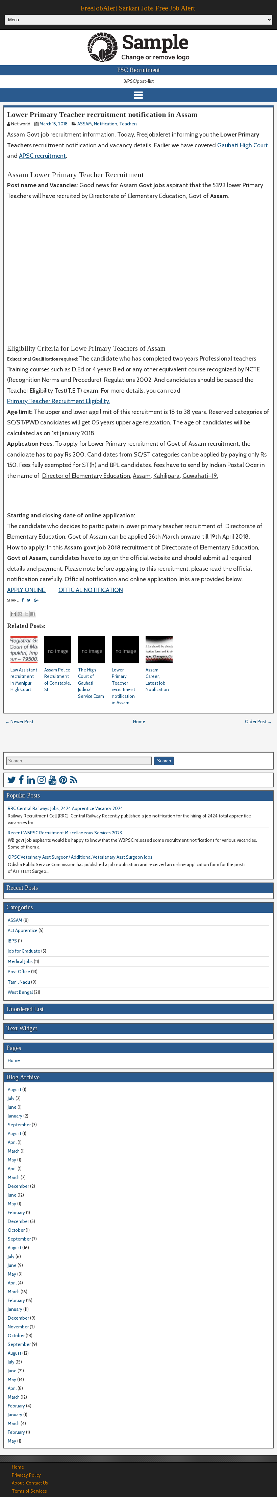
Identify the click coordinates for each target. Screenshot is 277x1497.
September (19, 1124)
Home (139, 721)
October (16, 1230)
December (18, 1186)
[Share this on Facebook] (22, 600)
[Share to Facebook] (32, 614)
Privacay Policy (26, 1475)
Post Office (19, 971)
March (14, 1151)
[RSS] (73, 780)
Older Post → (258, 721)
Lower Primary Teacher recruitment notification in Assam (102, 114)
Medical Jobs (20, 961)
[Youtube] (52, 780)
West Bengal (20, 992)
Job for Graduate (24, 951)
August (14, 1089)
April (12, 1142)
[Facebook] (21, 780)
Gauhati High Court (242, 145)
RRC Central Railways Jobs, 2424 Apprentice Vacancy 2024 (65, 808)
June (12, 1107)
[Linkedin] (31, 780)
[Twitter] (11, 780)
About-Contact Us (30, 1483)
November (18, 1326)
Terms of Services (29, 1491)
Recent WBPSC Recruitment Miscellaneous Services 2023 (65, 832)
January (15, 1116)
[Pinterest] (63, 780)
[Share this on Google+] (36, 600)
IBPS (12, 940)
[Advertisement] (138, 277)
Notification (105, 123)
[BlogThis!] (20, 614)
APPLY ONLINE (26, 590)
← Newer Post (19, 721)
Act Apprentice (22, 930)
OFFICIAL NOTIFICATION (90, 590)
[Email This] (13, 614)
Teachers (128, 123)
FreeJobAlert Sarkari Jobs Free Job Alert (138, 8)
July (11, 1098)
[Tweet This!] (28, 600)
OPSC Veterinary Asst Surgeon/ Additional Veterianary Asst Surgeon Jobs (80, 857)
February (16, 1212)
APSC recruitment (42, 155)
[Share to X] (26, 614)
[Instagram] (41, 780)
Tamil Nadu (19, 982)
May (12, 1159)
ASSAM (84, 123)
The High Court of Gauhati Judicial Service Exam (91, 683)
